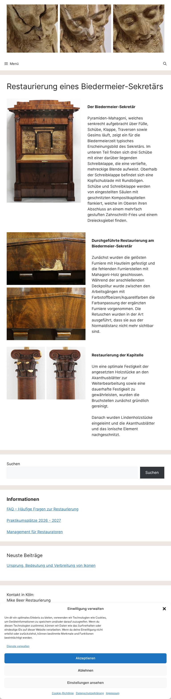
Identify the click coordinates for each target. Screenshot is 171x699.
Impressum (112, 693)
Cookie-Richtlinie (63, 693)
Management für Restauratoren (35, 532)
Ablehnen (85, 670)
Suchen (13, 464)
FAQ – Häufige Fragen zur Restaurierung (42, 509)
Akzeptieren (85, 658)
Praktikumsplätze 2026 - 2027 (34, 520)
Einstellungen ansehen (85, 682)
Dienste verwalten (18, 646)
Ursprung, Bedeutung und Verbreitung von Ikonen (51, 565)
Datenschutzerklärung (90, 693)
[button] (164, 608)
